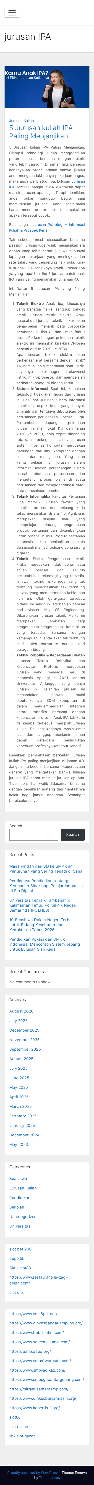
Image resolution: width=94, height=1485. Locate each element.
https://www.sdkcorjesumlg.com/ (39, 1342)
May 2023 (18, 1144)
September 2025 (25, 1049)
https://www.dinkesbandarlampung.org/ (46, 1323)
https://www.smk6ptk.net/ (33, 1313)
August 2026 (21, 1011)
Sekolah (16, 1207)
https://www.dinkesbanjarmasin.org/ (42, 1398)
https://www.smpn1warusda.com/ (40, 1360)
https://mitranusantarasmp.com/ (38, 1389)
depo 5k (16, 1258)
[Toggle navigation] (12, 12)
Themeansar (49, 1477)
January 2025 (22, 1125)
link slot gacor (22, 1436)
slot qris (16, 1292)
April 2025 (19, 1097)
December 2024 (24, 1135)
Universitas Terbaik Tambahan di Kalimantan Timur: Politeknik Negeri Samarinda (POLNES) (42, 905)
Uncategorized (23, 1216)
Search (15, 826)
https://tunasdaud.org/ (30, 1351)
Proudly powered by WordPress (33, 1472)
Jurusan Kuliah (21, 120)
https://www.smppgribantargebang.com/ (46, 1379)
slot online (18, 1426)
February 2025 (23, 1116)
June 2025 (19, 1078)
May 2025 (18, 1087)
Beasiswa (18, 1178)
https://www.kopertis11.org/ (34, 1408)
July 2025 (18, 1068)
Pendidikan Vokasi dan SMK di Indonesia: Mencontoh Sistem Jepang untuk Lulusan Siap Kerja (44, 944)
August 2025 (21, 1059)
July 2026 (18, 1020)
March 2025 (20, 1106)
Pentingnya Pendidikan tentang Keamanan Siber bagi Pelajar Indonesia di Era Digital (46, 885)
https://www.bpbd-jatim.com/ (36, 1332)
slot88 (15, 1417)
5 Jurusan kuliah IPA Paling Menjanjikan (41, 132)
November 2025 (24, 1039)
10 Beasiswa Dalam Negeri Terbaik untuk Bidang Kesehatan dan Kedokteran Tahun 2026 (42, 924)
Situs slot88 (20, 1268)
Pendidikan (19, 1197)
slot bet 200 (20, 1249)
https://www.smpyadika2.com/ (37, 1370)
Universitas (19, 1226)
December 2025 (24, 1030)
